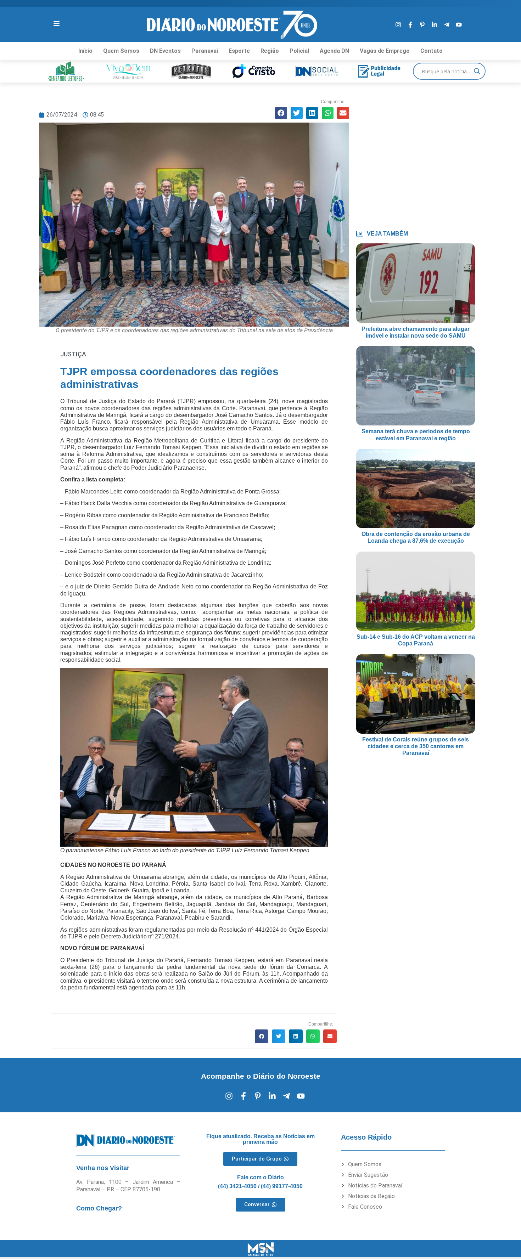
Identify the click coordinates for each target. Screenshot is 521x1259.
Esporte (239, 50)
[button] (281, 113)
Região (269, 50)
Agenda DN (334, 50)
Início (85, 50)
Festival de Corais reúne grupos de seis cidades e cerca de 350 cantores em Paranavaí (415, 746)
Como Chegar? (99, 1208)
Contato (431, 50)
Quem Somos (121, 50)
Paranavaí (204, 50)
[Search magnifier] (477, 71)
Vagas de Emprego (385, 50)
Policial (299, 50)
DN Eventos (165, 50)
